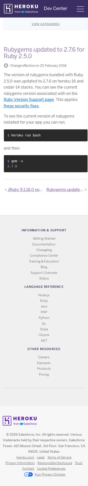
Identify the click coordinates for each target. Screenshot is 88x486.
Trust (78, 463)
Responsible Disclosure (54, 463)
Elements (44, 363)
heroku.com (25, 457)
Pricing (44, 374)
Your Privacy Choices (49, 474)
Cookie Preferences (51, 468)
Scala (44, 329)
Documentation (43, 244)
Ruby (44, 301)
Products (44, 368)
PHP (44, 312)
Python (44, 318)
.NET (43, 340)
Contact (28, 468)
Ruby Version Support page (29, 99)
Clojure (44, 335)
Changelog (44, 250)
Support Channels (44, 273)
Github (46, 396)
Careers (44, 357)
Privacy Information (20, 463)
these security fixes (21, 105)
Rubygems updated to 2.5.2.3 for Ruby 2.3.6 (67, 189)
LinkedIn (53, 396)
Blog (44, 267)
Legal (40, 457)
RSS (32, 396)
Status (44, 278)
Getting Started (44, 238)
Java (44, 306)
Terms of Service (59, 457)
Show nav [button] (80, 9)
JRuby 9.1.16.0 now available (26, 189)
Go (44, 323)
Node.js (44, 295)
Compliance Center (44, 255)
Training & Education (44, 261)
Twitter (39, 396)
